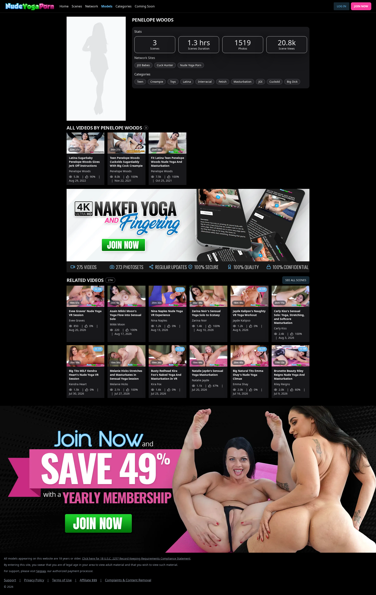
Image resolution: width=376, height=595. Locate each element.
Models (106, 6)
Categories (124, 6)
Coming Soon (145, 6)
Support (12, 580)
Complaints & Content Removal (128, 580)
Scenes (77, 6)
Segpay (41, 571)
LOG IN (341, 6)
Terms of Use (64, 580)
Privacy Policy (36, 580)
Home (64, 6)
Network (91, 6)
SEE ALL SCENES (295, 280)
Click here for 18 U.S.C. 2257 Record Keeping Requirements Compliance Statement (136, 558)
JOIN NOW (361, 6)
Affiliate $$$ (91, 580)
